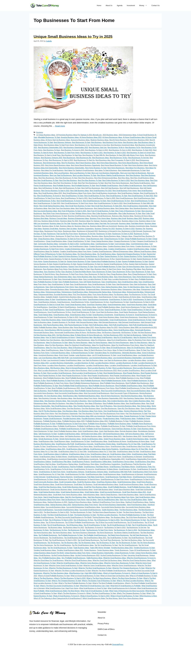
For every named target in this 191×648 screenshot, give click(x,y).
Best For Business (68, 163)
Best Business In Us (82, 145)
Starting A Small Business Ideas (136, 502)
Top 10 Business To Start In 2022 (61, 520)
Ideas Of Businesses (75, 348)
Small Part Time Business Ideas (95, 487)
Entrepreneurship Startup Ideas (100, 292)
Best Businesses (69, 158)
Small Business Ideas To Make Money (53, 457)
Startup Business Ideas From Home (85, 505)
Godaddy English (52, 297)
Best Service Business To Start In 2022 (55, 190)
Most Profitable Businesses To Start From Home (51, 383)
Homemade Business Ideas (44, 332)
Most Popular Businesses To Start (74, 375)
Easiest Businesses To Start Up (54, 261)
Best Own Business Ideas (140, 180)
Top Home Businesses (105, 532)
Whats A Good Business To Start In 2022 (95, 596)
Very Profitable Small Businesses (73, 558)
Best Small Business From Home (125, 190)
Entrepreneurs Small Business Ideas (75, 292)
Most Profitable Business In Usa (127, 378)
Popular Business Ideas (114, 416)
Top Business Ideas (55, 527)
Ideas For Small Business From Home (125, 345)
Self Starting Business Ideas (92, 436)
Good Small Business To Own (93, 310)
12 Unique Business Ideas (45, 135)
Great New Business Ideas (51, 320)
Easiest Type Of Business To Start (81, 266)
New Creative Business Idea (117, 401)
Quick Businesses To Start (43, 431)
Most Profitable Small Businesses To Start (130, 388)
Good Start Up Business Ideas (107, 312)
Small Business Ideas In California (55, 454)
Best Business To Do (132, 147)
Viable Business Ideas (94, 558)
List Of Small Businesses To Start (104, 355)
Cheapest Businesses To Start (125, 241)
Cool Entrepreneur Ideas (139, 244)
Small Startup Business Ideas (49, 492)
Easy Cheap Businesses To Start (140, 274)
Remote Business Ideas (128, 431)
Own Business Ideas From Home (90, 411)
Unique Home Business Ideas (146, 553)
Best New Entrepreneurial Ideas (105, 178)
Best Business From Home (112, 142)
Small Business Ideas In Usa (79, 454)
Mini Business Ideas (57, 368)
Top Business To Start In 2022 (115, 527)
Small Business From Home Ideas (80, 446)
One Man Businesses (109, 408)
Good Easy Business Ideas (97, 304)
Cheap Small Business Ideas (56, 241)
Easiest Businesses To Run (105, 259)
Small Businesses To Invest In (144, 477)
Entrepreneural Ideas (53, 292)
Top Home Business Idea (43, 532)
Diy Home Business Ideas (86, 254)
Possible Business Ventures (92, 418)
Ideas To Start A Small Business (124, 350)
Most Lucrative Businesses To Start (51, 370)
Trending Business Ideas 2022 (122, 548)
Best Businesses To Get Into (138, 158)
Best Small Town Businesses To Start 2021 (106, 206)
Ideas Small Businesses (50, 350)
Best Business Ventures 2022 (51, 158)
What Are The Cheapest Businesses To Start (128, 568)
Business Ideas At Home (50, 221)
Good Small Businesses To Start (83, 312)
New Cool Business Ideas (97, 401)
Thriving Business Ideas (101, 517)
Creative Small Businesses (102, 251)
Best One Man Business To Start (89, 180)
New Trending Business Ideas (84, 406)
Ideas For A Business (98, 340)
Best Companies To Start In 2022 (123, 160)
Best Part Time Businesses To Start (91, 183)
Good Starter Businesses (128, 312)
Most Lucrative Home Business (75, 370)
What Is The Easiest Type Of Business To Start (99, 581)
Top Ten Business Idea (69, 543)
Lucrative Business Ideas (137, 360)
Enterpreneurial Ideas (77, 289)
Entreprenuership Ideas (135, 292)
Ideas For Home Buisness (78, 342)
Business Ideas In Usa (130, 221)
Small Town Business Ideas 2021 (134, 492)
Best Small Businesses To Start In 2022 (108, 203)
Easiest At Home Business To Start (71, 256)
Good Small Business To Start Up (139, 310)
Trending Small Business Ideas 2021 (70, 550)
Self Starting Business (73, 436)
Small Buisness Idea (45, 441)
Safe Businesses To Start (47, 434)
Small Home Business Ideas (44, 484)
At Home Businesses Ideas (112, 137)
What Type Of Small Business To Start (94, 591)
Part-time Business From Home (59, 416)
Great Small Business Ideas (72, 320)
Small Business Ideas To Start (79, 457)
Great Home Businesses (129, 317)
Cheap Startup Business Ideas (102, 241)
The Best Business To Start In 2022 (56, 512)
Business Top (140, 228)
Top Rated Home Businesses (118, 535)
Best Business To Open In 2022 (96, 150)
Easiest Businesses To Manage (82, 259)
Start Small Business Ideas (145, 497)
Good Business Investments (98, 299)
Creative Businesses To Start (145, 246)
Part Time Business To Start (89, 413)
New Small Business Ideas (135, 403)
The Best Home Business (132, 512)
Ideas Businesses (83, 340)
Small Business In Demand (132, 457)
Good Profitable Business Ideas (108, 307)
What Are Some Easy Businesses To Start (119, 563)
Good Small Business (73, 310)
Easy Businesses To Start (141, 272)
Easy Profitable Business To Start (46, 282)
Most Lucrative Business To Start (99, 368)
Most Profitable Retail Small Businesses (73, 386)
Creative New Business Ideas (96, 249)
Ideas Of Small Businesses (116, 348)
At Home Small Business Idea (134, 137)
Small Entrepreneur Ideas (126, 482)
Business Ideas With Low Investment (103, 226)
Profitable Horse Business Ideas (45, 426)
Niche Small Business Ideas (56, 408)
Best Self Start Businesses (129, 188)
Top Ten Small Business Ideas (83, 545)
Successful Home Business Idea (113, 507)
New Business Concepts (47, 398)
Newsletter (102, 612)
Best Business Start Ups (98, 147)
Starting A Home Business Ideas (79, 502)
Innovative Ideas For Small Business (108, 353)
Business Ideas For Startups (89, 221)
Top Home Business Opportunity (84, 532)
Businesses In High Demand (132, 231)
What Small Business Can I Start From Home (61, 588)
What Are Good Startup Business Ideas (137, 560)
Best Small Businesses (124, 198)
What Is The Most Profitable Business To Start (75, 583)
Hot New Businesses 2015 (113, 335)
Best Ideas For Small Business (52, 170)
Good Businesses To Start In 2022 (142, 302)
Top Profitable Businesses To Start (70, 535)
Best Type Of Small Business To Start (100, 211)
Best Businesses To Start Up (84, 160)
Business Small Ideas (50, 228)
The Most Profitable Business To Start (132, 515)
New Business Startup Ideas (133, 398)
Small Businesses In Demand (132, 474)
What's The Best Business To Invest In (71, 593)
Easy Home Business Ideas (103, 277)
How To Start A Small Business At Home (60, 337)
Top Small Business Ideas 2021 (95, 538)
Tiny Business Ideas (118, 517)
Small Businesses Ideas (111, 474)
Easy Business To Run (52, 272)
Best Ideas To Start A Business (106, 170)
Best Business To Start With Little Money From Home (125, 155)
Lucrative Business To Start (84, 363)
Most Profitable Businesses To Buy (113, 380)
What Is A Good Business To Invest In (116, 573)
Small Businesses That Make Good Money (89, 477)
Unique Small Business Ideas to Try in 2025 (73, 36)
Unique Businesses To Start (125, 553)
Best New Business (133, 175)
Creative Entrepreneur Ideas (75, 249)
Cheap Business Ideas (46, 239)
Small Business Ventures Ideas (96, 472)
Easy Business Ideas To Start (79, 269)
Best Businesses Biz (83, 158)
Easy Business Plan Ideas (131, 269)
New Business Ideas (64, 398)
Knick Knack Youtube (66, 355)
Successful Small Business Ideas (66, 510)
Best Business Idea (130, 142)
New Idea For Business (56, 403)
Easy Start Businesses (120, 284)
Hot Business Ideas (94, 332)
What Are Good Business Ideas (114, 558)
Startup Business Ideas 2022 (60, 505)
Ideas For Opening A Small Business (78, 345)
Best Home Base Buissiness (107, 163)
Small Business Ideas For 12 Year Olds (72, 451)
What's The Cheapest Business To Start (131, 593)
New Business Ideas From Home (85, 398)
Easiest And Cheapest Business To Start (131, 254)
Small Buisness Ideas (62, 441)
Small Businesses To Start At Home (87, 479)
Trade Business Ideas (81, 548)
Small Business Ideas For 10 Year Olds (133, 449)
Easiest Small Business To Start (64, 264)
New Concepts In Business (77, 401)
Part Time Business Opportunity (66, 413)
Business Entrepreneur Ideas (78, 218)
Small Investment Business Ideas (131, 484)
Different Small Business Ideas (145, 251)
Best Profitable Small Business (107, 185)
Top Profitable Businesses (47, 535)
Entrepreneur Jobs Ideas (131, 289)
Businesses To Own (141, 234)
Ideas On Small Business (136, 348)
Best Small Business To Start (116, 196)
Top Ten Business (54, 543)
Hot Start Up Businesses (132, 335)
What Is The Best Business (43, 578)
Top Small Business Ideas (73, 538)
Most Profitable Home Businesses (112, 383)
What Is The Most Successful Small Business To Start (59, 586)
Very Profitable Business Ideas (49, 558)
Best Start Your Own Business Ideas (61, 208)
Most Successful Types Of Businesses (124, 393)
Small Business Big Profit (65, 444)
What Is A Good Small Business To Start (85, 576)
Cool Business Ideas (87, 244)
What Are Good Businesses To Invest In (141, 558)
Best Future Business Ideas (86, 163)
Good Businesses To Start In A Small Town (49, 304)
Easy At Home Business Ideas (133, 266)
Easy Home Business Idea (82, 277)
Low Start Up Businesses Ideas (115, 360)
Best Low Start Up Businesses (61, 175)
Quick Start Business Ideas (109, 431)
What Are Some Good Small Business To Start (65, 565)
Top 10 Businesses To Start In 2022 (106, 520)
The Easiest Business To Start (85, 515)
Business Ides (123, 226)
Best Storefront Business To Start (142, 208)
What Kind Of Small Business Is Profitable (125, 586)
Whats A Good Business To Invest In (66, 596)
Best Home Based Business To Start (114, 165)
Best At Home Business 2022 (138, 140)
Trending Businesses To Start (144, 548)
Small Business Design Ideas (105, 444)
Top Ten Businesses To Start (126, 543)
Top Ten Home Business (146, 543)
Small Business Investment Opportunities (62, 459)
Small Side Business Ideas (103, 489)
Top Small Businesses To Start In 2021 (63, 540)
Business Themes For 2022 (105, 228)
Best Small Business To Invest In (49, 196)
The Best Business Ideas (128, 510)
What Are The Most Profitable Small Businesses (109, 570)
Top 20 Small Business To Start (95, 525)
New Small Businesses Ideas (62, 406)
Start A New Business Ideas (128, 494)
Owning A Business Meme (133, 411)
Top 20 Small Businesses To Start (119, 525)
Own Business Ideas (69, 411)
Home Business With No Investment (58, 330)
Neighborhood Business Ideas (89, 396)
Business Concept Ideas (58, 218)
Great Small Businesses (118, 320)
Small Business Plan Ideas (61, 461)
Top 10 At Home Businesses (136, 517)
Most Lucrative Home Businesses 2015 (102, 370)
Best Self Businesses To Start (69, 188)
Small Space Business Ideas (124, 489)
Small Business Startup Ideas (67, 464)
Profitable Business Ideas (52, 421)
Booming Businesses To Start (56, 216)
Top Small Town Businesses (110, 540)
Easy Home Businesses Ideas (144, 277)
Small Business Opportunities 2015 (112, 459)
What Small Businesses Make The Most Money (62, 591)
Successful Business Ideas (55, 507)
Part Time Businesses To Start (136, 413)
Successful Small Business (43, 510)
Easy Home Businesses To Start (45, 279)
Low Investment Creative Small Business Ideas (64, 360)
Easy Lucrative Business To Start (95, 279)
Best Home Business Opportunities (71, 168)
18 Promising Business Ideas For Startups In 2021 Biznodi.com (79, 135)
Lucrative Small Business (76, 365)
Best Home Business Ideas (138, 165)
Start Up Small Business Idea (108, 499)
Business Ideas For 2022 (69, 221)
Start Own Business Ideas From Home (120, 497)
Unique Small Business (42, 555)
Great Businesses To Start (43, 317)
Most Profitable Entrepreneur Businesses (84, 383)
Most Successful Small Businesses (96, 393)
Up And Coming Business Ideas (62, 555)
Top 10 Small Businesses (56, 525)
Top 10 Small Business (135, 522)
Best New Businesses (46, 178)
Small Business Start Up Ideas (45, 464)
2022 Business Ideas (110, 135)
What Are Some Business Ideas (91, 563)
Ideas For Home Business (97, 342)
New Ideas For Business (75, 403)
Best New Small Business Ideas (142, 178)
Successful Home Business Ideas (138, 507)
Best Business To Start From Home (67, 152)
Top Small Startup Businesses (88, 540)
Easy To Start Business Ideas (134, 287)
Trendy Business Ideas (105, 550)
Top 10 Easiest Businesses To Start (133, 520)
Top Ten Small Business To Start (106, 545)
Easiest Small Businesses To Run (116, 264)
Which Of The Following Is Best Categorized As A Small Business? (58, 598)
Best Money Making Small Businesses (111, 175)
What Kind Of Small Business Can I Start (94, 586)
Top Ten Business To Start (105, 543)
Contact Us (155, 5)
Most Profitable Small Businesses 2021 (66, 388)
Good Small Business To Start (115, 310)
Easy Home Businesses (123, 277)
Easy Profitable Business (144, 279)
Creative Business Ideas (98, 246)
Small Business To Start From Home (52, 472)
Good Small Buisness (57, 310)
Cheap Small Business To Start (79, 241)
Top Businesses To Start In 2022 (125, 530)
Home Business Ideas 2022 (84, 327)
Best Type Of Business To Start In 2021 (72, 211)
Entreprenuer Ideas (119, 292)
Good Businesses (63, 302)
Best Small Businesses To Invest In (69, 201)
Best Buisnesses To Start (81, 142)
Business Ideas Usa (82, 226)
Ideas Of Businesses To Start (94, 348)
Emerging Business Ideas (59, 289)
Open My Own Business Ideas (128, 408)
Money (141, 5)
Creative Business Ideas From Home (121, 246)
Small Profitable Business (117, 487)
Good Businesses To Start (119, 302)
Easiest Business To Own (114, 256)
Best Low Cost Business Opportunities (105, 173)
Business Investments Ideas (139, 226)
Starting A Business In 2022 (57, 502)
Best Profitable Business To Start (83, 185)
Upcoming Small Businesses (138, 555)
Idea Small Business (68, 340)
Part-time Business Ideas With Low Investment (88, 416)
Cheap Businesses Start (94, 239)
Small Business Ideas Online (120, 454)
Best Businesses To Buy (118, 158)
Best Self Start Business (110, 188)
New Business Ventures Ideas (55, 401)
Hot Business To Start (129, 332)
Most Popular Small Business (98, 375)
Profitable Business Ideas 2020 (73, 421)
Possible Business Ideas (72, 418)
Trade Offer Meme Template (100, 548)
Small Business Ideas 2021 (55, 449)
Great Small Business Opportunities (96, 320)
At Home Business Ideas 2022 (91, 137)
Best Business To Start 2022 (142, 150)
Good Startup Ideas (45, 315)
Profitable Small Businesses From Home (141, 426)
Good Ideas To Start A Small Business (62, 307)
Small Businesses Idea (94, 474)
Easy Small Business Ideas (128, 282)
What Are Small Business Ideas (67, 563)
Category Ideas (126, 236)
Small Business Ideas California (77, 449)
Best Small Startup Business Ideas (51, 206)
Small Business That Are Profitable (70, 467)
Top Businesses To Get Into (136, 527)
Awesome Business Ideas (80, 140)
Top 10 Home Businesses (55, 522)
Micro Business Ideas (41, 368)
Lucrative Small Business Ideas (97, 365)
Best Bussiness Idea (103, 160)
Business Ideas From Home (111, 221)
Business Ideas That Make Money (131, 223)
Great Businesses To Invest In (146, 315)
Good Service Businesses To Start (133, 307)
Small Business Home (102, 446)
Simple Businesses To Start (48, 439)
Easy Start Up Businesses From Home (60, 287)
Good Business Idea (149, 297)
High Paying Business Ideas (53, 325)
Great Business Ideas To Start (81, 315)
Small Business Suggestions (110, 464)
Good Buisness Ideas (90, 297)
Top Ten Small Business (62, 545)
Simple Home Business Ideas (70, 439)
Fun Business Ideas (121, 294)
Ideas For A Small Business (117, 340)
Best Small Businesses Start (144, 198)
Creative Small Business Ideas (138, 249)
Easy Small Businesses (78, 284)
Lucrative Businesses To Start (126, 363)
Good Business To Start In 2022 (120, 299)
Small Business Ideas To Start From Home (105, 457)
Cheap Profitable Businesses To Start (138, 239)
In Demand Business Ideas (60, 353)
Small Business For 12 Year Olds (128, 444)
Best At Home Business (118, 140)
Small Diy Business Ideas (86, 482)
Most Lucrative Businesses (122, 368)
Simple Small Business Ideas (92, 439)
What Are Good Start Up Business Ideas (107, 560)
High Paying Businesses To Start (76, 325)
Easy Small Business (109, 282)
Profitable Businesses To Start (44, 423)
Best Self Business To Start (48, 188)
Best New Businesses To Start (66, 178)
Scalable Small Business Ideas (69, 434)
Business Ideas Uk (67, 226)
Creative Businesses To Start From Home (49, 249)
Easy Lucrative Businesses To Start (121, 279)
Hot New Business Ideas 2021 (44, 335)
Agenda (119, 5)
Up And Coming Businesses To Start (113, 555)
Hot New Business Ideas (147, 332)
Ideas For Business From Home (139, 340)
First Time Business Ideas (82, 294)
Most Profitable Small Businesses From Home (97, 388)
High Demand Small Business (129, 322)
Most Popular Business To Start (49, 375)
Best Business (96, 142)
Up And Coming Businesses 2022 (87, 555)
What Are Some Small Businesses (124, 565)
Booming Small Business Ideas (79, 216)
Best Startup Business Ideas (104, 208)
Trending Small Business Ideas (45, 550)
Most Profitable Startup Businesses (87, 391)
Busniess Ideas (97, 236)
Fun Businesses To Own (138, 294)
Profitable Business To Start (119, 421)
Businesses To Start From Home (67, 236)
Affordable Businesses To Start (49, 137)
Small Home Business (145, 482)
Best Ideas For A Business (135, 168)
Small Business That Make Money (96, 467)
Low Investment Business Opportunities (127, 358)
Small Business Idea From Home (138, 446)
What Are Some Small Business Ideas (97, 565)
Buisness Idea (117, 216)
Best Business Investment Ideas (122, 145)
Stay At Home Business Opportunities (112, 505)
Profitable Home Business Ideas (119, 423)
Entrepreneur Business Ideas (111, 289)
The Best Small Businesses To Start (60, 515)
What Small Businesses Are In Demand (122, 588)
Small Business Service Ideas (123, 461)
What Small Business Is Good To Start (93, 588)
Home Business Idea (65, 327)
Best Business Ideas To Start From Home (59, 145)
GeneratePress (117, 644)
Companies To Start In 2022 (69, 244)
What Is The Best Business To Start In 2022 (70, 578)
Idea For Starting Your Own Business (47, 340)
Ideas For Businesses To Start (57, 342)
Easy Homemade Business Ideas (70, 279)
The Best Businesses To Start (80, 512)
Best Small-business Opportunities (135, 206)
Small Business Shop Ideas (145, 461)
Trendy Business (90, 550)
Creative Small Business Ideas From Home (75, 251)
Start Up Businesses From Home (73, 499)
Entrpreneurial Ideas (45, 294)
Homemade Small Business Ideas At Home (70, 332)
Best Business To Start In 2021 (91, 152)
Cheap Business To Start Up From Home (70, 239)
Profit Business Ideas (128, 418)
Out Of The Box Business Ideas (49, 411)
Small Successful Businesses (110, 492)
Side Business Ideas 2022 (131, 436)
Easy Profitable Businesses (68, 282)
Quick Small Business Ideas (88, 431)
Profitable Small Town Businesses (98, 429)
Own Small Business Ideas (113, 411)
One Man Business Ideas (91, 408)
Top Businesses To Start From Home (99, 530)
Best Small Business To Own (94, 196)
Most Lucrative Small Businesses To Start (87, 373)
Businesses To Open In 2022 (122, 234)
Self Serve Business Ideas (134, 434)
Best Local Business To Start (80, 173)
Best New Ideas (124, 178)
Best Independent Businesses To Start (132, 170)
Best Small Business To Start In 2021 (74, 198)
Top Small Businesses (136, 538)
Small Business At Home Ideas (138, 441)
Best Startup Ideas (122, 208)
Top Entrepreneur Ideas (146, 530)
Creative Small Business (117, 249)
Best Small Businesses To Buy (45, 201)
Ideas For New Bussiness (54, 345)
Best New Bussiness (85, 178)
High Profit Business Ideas (98, 325)
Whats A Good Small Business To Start (124, 596)
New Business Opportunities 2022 (110, 398)
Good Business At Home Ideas (129, 297)
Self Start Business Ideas (55, 436)
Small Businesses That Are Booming (59, 477)
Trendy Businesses (121, 550)
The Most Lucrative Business (107, 515)
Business (39, 132)
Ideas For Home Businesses (118, 342)
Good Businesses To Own (99, 302)
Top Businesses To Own (58, 530)
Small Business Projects (81, 461)
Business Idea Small (118, 218)
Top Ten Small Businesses (128, 545)
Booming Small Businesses (101, 216)
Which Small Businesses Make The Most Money (100, 598)
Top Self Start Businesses (139, 535)
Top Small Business (56, 538)
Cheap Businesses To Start (114, 239)
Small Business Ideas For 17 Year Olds (102, 451)
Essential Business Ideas (63, 294)
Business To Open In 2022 (125, 228)
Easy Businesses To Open (102, 272)
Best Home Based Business (128, 163)
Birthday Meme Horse (84, 213)
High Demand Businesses (107, 322)
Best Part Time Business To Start (65, 183)
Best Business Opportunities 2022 (75, 147)
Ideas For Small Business (101, 345)
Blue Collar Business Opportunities (104, 213)
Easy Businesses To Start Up (95, 274)
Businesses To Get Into (87, 234)
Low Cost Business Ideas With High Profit (53, 358)
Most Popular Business (131, 373)
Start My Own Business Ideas (76, 497)
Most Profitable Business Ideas (76, 378)
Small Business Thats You (145, 467)
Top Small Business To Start (117, 538)
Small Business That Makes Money (122, 467)
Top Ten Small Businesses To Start (59, 548)
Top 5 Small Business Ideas (142, 525)
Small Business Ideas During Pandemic (104, 449)
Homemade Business (143, 330)
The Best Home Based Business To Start (107, 512)
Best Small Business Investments (104, 193)
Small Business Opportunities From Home (140, 459)
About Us (109, 5)
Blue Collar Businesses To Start (129, 213)
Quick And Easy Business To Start (124, 429)
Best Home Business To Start (96, 168)
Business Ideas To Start (50, 226)
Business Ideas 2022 (134, 218)
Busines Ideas (128, 216)
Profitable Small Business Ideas (88, 426)
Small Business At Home (117, 441)
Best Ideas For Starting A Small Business (79, 170)
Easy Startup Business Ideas (111, 287)
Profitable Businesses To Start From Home (71, 423)
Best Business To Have (51, 150)
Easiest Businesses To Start (126, 259)
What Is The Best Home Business (98, 578)
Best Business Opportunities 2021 (50, 147)
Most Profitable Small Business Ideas (128, 386)
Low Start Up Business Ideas (92, 360)
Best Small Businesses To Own (118, 201)
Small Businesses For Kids (75, 474)
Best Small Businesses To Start (142, 201)
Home (99, 5)
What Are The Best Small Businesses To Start (94, 568)
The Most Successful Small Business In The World (73, 517)
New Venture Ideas (144, 406)
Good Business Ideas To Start (44, 299)
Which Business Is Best (148, 596)
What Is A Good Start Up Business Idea (114, 576)
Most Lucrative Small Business (128, 370)
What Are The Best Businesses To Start (63, 568)
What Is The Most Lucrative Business (130, 581)
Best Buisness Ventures (62, 142)
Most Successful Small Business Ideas (69, 393)
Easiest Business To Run (133, 256)
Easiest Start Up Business (138, 264)
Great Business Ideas (61, 315)
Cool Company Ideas (122, 244)
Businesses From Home (53, 231)
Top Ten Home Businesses (43, 545)
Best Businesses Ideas (100, 158)
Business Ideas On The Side (60, 223)
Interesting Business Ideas (131, 353)
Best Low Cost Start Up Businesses (133, 173)
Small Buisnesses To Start (80, 441)
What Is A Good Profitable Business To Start (54, 576)
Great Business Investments (103, 315)
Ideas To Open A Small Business (71, 350)
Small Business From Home (56, 446)
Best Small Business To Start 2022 (140, 196)
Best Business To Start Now (71, 155)
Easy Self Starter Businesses (90, 282)
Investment (131, 5)
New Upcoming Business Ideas (124, 406)
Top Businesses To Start (76, 530)
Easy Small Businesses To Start (99, 284)
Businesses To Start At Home (44, 236)
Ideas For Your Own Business (56, 348)
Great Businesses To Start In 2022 (65, 317)
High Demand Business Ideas (87, 322)
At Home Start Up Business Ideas (58, 140)
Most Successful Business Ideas (138, 391)
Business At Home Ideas (143, 216)
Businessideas (85, 236)
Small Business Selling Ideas (101, 461)
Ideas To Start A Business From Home (98, 350)
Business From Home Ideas (100, 218)
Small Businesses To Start (63, 479)
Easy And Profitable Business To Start (107, 266)
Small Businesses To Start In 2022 (142, 479)
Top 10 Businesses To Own (83, 520)
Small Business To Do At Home (61, 469)
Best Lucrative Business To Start (84, 175)
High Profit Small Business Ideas (141, 325)
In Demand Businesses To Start (82, 353)
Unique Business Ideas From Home (77, 553)
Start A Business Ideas (91, 494)
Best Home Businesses (116, 168)
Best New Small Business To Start (46, 180)
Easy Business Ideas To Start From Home (106, 269)
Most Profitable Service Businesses (101, 386)
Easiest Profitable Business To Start (135, 261)
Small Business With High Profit (120, 472)
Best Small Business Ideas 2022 (50, 193)
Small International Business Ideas (105, 484)
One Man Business (74, 408)
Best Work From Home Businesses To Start (59, 213)
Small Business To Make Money (106, 469)
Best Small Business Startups (128, 193)
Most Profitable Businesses (90, 380)
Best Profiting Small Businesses (130, 185)
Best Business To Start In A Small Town (141, 152)
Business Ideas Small (79, 223)
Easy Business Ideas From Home (55, 269)
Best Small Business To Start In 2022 (102, 198)
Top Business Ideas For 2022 (73, 527)
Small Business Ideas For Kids (128, 451)
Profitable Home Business (97, 423)
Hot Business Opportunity (111, 332)
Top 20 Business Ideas (74, 525)
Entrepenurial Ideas (93, 289)
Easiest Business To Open (94, 256)
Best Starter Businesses (84, 208)
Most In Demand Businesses (76, 368)
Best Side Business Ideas (79, 190)
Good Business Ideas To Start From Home (71, 299)
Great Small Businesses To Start (139, 320)
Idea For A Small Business (123, 337)
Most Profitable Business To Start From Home (63, 380)
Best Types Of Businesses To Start (128, 211)
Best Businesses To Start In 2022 (61, 160)
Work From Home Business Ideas (131, 598)
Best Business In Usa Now (100, 145)
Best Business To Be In (116, 147)
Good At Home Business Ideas (70, 297)
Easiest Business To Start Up (59, 259)
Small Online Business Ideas (72, 487)
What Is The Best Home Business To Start (127, 578)
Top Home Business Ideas (62, 532)
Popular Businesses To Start (134, 416)
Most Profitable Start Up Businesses (61, 391)
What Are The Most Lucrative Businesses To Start (73, 570)
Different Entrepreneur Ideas (123, 251)
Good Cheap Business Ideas (75, 304)
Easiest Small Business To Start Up (90, 264)
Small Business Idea (118, 446)
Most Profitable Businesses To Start (140, 380)
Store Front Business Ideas (137, 505)
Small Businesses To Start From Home (115, 479)
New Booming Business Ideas (131, 396)
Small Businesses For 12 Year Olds (51, 474)
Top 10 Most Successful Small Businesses (111, 522)
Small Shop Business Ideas (83, 489)
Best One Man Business (68, 180)
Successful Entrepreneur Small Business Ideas (83, 507)
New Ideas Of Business (93, 403)
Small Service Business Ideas (61, 489)
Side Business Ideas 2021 (112, 436)
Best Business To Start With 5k (93, 155)
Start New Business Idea (96, 497)
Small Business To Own (127, 469)
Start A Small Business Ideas (53, 497)
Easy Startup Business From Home (87, 287)
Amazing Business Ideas (70, 137)
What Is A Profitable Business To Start (143, 576)
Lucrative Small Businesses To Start (144, 365)
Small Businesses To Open (43, 479)
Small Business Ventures (75, 472)
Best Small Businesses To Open (94, 201)
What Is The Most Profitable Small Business (108, 583)
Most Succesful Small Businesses (113, 391)
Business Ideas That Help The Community (103, 223)
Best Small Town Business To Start (78, 206)
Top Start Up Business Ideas (131, 540)
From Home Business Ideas (103, 294)
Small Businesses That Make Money (118, 477)
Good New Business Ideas (86, 307)
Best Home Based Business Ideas (57, 165)
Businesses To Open (103, 234)
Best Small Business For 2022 (101, 190)
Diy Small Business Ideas (106, 254)
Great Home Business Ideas (108, 317)
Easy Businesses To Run (121, 272)
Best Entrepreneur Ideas (52, 163)
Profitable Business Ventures (139, 421)
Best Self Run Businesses (90, 188)
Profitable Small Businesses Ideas (46, 429)
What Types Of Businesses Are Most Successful (126, 591)
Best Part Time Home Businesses (117, 183)
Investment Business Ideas (48, 355)
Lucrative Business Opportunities (62, 363)
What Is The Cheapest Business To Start (66, 581)
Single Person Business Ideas (114, 439)
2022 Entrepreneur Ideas (127, 135)
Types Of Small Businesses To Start (142, 550)
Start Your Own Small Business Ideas (133, 499)
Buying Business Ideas (112, 236)
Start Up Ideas (91, 499)
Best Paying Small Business (140, 183)
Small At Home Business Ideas (137, 439)
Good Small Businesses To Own (59, 312)
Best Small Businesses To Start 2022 (47, 203)
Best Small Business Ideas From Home (77, 193)
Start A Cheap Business (108, 494)
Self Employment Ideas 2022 (91, 434)
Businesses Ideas (69, 231)
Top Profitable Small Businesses (95, 535)
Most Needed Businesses (112, 373)
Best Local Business (61, 173)
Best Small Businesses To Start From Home (77, 203)
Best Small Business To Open (72, 196)
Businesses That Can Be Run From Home (62, 234)
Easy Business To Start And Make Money (76, 272)
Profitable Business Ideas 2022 (96, 421)
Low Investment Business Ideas (100, 358)
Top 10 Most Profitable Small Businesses (80, 522)
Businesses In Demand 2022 (87, 231)
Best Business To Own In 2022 (120, 150)
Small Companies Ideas (67, 482)
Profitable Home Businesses (142, 423)
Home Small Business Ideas (123, 330)
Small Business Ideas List (100, 454)
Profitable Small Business (67, 426)
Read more (60, 126)
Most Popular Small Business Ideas (123, 375)
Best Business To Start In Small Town (47, 155)
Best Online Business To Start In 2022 (116, 180)
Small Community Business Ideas (46, 482)
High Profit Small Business (118, 325)
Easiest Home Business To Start (78, 261)
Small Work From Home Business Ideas (67, 494)
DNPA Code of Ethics (106, 629)
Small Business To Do (42, 469)
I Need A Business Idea (84, 337)
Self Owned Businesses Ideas (113, 434)
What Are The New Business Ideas (55, 573)
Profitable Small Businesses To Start (72, 429)
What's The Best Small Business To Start (101, 593)
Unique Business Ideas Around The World (49, 553)
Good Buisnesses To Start (108, 297)
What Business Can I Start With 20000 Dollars (85, 573)
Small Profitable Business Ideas (138, 487)
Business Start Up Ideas (68, 228)
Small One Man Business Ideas (49, 487)
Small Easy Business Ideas (107, 482)
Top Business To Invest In (94, 527)
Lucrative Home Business (56, 365)
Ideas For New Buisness (138, 342)
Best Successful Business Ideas (45, 211)
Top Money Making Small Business (126, 532)
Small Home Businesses (64, 484)
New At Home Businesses (110, 396)
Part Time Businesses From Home (112, 413)
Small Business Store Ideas (89, 464)
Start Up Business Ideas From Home (47, 499)
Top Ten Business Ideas (86, 543)
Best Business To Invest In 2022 (72, 150)
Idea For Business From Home (144, 337)
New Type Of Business (104, 406)
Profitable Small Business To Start (113, 426)
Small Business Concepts (84, 444)
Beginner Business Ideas (100, 140)
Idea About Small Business (103, 337)
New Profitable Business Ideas (114, 403)
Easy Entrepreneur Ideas (63, 277)
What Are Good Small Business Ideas (78, 560)
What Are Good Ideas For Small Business (49, 560)
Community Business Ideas (48, 244)
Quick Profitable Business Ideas (65, 431)
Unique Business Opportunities (102, 553)
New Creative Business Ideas (139, 401)
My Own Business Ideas (53, 396)
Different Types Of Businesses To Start (48, 254)
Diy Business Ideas (70, 254)
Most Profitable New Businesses (137, 383)
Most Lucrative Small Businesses (59, 373)
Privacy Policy (103, 623)
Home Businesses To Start (81, 330)
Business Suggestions (86, 228)
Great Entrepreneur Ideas (88, 317)
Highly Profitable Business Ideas (45, 327)
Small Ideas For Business (83, 484)
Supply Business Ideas (110, 510)
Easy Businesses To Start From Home (70, 274)
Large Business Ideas (83, 355)
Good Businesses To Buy (80, 302)
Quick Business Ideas (145, 429)
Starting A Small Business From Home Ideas (108, 502)
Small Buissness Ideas (99, 441)
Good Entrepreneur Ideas (117, 304)
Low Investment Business (78, 358)
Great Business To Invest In (124, 315)
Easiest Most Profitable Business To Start (106, 261)
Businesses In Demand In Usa (110, 231)
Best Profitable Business (62, 185)
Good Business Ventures (47, 302)
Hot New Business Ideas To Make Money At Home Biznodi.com (79, 335)
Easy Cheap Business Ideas (117, 274)
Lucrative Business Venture (105, 363)
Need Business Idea (70, 396)
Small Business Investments (88, 459)
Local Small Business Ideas (127, 355)
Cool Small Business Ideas (78, 246)
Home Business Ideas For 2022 (106, 327)
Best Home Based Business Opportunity (85, 165)
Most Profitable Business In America (102, 378)
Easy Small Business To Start (58, 284)
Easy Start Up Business (138, 284)
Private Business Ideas (111, 418)
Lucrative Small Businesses (120, 365)
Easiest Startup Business (58, 266)
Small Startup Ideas (92, 492)
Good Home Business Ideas (137, 304)
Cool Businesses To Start (105, 244)
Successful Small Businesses (90, 510)
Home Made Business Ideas (102, 330)
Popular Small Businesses (52, 418)
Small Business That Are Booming (133, 464)
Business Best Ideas (41, 218)
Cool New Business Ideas (58, 246)
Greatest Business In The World (63, 322)
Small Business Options (42, 461)
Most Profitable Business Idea (54, 378)
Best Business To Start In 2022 (115, 152)
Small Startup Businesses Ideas (72, 492)
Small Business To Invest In (84, 469)
